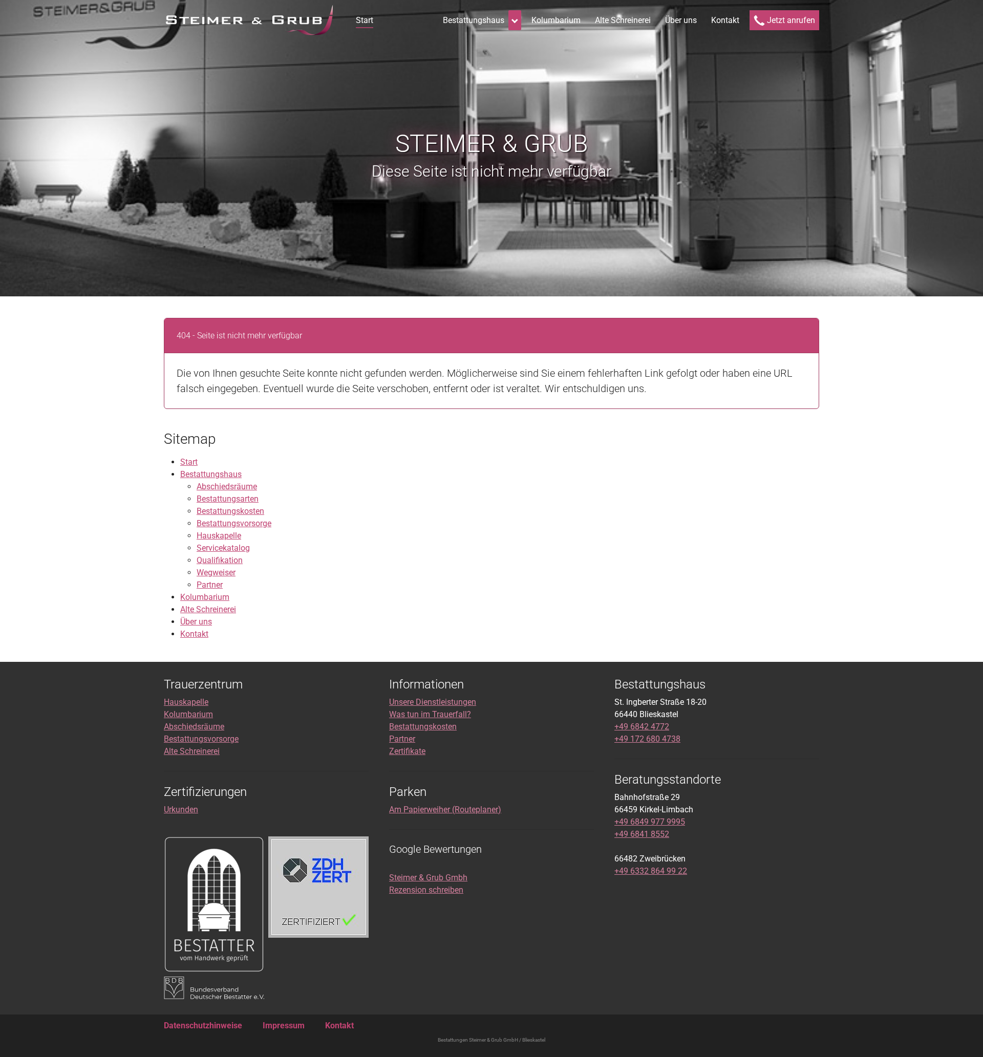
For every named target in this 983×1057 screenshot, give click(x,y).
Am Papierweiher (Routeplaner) (445, 809)
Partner (210, 585)
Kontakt (194, 634)
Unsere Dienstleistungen (432, 702)
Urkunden (181, 809)
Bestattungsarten (228, 499)
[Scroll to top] (960, 1034)
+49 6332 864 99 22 (650, 871)
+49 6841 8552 (641, 834)
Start (189, 462)
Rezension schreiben (426, 890)
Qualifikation (220, 560)
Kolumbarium (204, 597)
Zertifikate (407, 751)
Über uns (196, 622)
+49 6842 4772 (641, 726)
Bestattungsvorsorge (234, 523)
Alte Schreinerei (208, 609)
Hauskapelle (219, 536)
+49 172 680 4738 (647, 739)
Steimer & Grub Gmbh (428, 877)
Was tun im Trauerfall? (430, 714)
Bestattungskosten (230, 511)
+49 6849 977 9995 (649, 822)
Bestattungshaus (211, 474)
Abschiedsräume (227, 486)
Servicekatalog (223, 548)
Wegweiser (216, 572)
